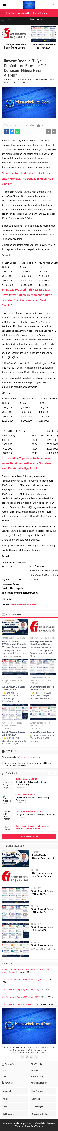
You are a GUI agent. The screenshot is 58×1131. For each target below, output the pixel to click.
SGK (4, 1076)
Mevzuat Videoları (39, 1082)
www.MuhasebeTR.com (23, 604)
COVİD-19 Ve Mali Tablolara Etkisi (30, 829)
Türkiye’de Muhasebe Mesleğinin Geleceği (35, 812)
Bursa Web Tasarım (34, 1126)
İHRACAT (16, 79)
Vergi (4, 1070)
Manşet (18, 125)
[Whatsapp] (31, 1057)
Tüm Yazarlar (37, 1064)
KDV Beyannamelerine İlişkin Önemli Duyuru (26, 12)
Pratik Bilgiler (37, 1076)
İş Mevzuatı (7, 1082)
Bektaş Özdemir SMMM (26, 777)
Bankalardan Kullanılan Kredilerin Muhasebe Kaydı (31, 781)
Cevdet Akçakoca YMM (26, 792)
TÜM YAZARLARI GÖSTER (29, 836)
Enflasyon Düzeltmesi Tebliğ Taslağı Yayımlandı (32, 796)
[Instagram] (36, 1057)
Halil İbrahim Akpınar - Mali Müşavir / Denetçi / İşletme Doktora (32, 825)
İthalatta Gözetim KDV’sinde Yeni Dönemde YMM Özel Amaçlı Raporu (14, 644)
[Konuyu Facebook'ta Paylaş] (6, 131)
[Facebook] (22, 1057)
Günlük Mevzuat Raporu (42, 731)
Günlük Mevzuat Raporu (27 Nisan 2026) (42, 688)
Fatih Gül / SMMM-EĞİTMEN (28, 809)
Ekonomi (35, 1070)
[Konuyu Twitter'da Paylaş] (12, 131)
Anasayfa (7, 79)
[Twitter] (27, 1057)
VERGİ (24, 125)
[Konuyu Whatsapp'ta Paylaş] (17, 131)
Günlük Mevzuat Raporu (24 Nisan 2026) (13, 733)
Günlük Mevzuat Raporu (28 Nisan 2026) (44, 46)
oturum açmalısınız (32, 757)
